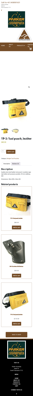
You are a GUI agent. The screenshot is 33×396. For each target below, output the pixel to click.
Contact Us (16, 384)
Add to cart (10, 151)
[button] (29, 87)
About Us (16, 380)
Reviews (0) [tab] (15, 163)
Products (20, 45)
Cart (16, 386)
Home (3, 45)
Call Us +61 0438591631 (10, 3)
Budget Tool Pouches (13, 158)
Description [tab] (6, 163)
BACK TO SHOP (16, 334)
